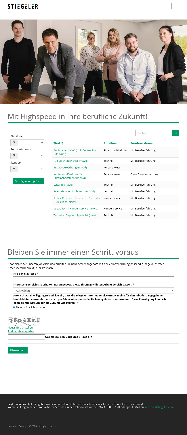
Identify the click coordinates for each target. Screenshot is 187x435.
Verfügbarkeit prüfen (28, 181)
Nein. (19, 307)
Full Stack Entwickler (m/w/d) (71, 160)
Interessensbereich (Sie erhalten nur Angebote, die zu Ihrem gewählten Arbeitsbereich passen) (72, 284)
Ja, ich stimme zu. (38, 307)
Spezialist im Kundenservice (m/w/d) (76, 208)
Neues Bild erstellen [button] (20, 327)
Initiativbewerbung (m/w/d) (70, 167)
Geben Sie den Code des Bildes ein (68, 337)
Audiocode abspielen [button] (21, 331)
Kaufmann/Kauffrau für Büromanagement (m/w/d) (70, 176)
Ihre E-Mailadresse (24, 273)
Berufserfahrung (20, 149)
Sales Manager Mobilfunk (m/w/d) (74, 191)
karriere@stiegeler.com (159, 407)
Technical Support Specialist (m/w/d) (76, 215)
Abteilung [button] (110, 143)
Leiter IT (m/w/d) (63, 184)
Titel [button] (58, 143)
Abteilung (16, 136)
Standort (15, 162)
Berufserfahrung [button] (141, 143)
